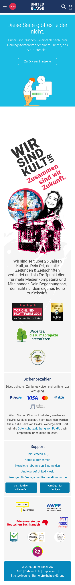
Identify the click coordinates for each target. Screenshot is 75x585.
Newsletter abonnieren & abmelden (37, 465)
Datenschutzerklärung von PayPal (39, 428)
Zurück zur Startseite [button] (37, 61)
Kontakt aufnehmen (37, 460)
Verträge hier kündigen (54, 487)
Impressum (50, 571)
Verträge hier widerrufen (21, 487)
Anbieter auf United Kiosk (37, 471)
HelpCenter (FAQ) (38, 454)
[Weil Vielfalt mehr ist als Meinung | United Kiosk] (37, 6)
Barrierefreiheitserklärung (48, 575)
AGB (19, 571)
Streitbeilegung (20, 575)
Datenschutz (32, 571)
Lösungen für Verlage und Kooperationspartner (37, 477)
